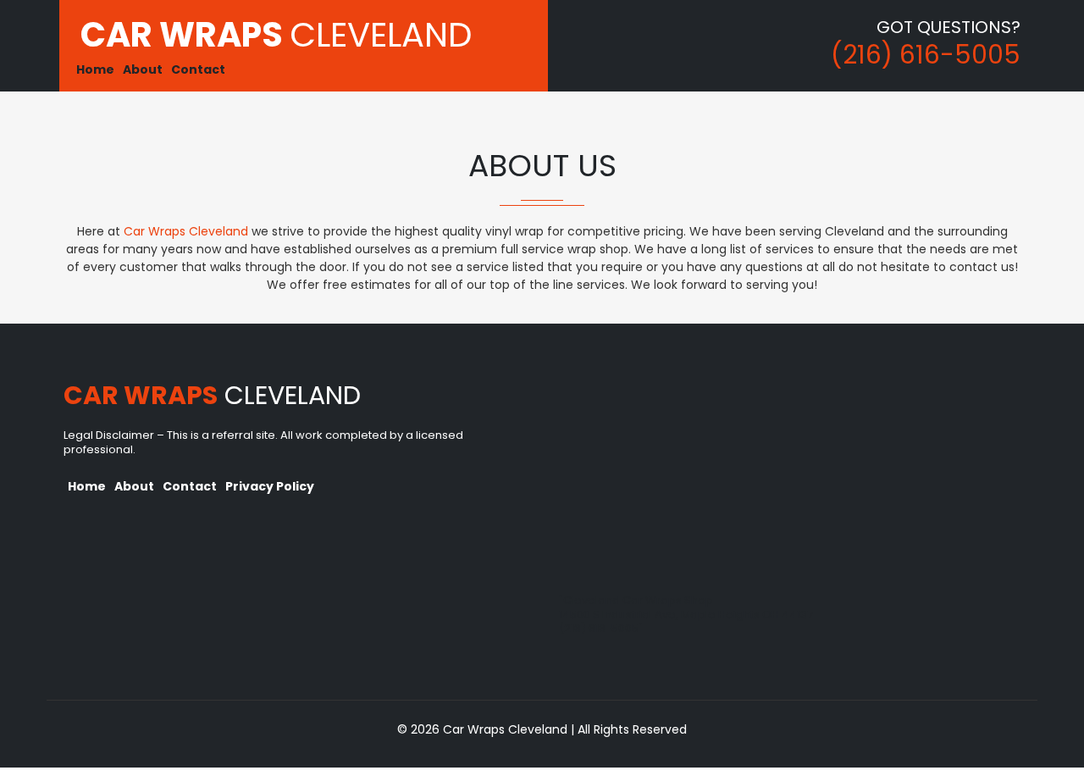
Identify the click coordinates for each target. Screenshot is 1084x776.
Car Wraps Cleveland (186, 231)
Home (95, 69)
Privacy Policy (269, 486)
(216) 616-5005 (925, 54)
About (143, 69)
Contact (198, 69)
